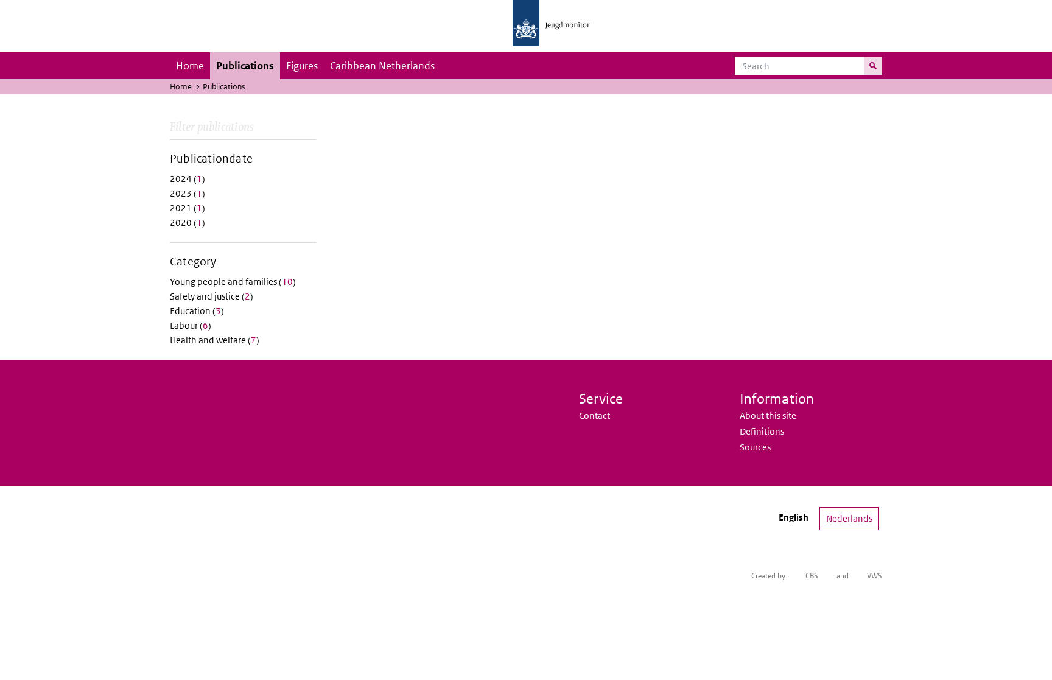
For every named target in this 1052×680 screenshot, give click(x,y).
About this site (768, 415)
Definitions (762, 431)
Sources (755, 447)
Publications (245, 65)
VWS (874, 575)
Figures (302, 65)
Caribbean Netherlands (382, 65)
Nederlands (849, 518)
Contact (594, 415)
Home (190, 65)
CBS (811, 575)
